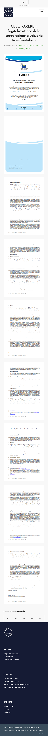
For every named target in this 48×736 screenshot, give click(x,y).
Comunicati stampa (26, 45)
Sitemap (7, 709)
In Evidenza (20, 49)
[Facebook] (26, 2)
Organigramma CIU (11, 654)
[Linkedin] (23, 2)
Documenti (39, 45)
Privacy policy (9, 706)
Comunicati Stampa (11, 659)
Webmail (7, 712)
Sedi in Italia (8, 656)
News (27, 49)
